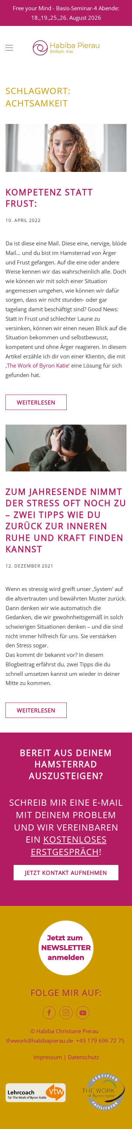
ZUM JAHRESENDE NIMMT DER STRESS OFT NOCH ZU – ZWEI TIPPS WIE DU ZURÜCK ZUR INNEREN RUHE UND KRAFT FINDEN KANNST (66, 520)
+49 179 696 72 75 (100, 1040)
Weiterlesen (36, 402)
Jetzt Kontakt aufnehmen (66, 872)
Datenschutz (83, 1057)
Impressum (47, 1057)
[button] (9, 48)
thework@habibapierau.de (39, 1040)
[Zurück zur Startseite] (66, 48)
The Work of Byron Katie (38, 365)
